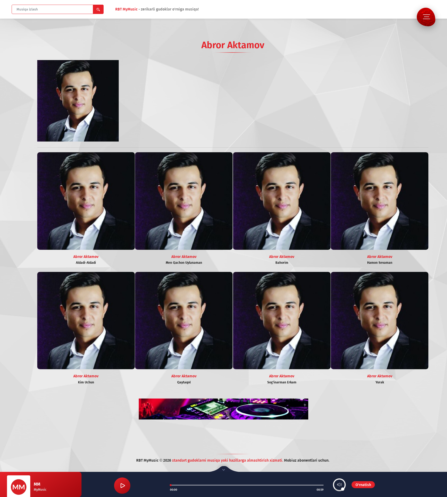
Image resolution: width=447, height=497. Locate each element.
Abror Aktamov (85, 256)
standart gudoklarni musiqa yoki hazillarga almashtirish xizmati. (228, 460)
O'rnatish (363, 485)
